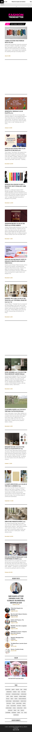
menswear (19, 705)
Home (7, 24)
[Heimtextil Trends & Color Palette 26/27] (16, 109)
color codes (23, 691)
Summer (22, 710)
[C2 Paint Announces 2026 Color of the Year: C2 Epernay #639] (16, 482)
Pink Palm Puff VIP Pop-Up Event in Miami (16, 678)
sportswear (10, 710)
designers (16, 696)
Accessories (8, 689)
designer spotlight (22, 696)
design (11, 696)
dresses (7, 698)
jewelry (24, 703)
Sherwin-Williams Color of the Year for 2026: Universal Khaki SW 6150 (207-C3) (15, 300)
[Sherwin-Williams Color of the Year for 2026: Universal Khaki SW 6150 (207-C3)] (16, 296)
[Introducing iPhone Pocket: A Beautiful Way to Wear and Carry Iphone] (16, 182)
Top (22, 712)
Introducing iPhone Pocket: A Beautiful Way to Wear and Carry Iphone (15, 186)
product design (8, 707)
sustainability (8, 712)
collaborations (9, 691)
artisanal (17, 689)
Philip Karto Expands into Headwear (12, 1)
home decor (9, 703)
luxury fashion (13, 705)
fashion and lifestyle (22, 698)
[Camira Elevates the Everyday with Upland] (16, 38)
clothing (25, 689)
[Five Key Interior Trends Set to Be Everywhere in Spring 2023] (16, 555)
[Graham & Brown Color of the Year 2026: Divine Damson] (16, 221)
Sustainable (14, 712)
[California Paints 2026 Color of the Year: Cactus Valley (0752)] (16, 407)
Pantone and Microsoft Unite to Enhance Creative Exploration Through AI (15, 261)
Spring (15, 710)
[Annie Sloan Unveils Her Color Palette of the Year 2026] (16, 146)
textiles (18, 712)
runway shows (19, 707)
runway (14, 707)
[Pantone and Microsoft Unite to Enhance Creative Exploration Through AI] (16, 257)
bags (21, 689)
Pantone (23, 705)
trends (25, 712)
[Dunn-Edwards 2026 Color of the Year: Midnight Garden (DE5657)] (16, 370)
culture (7, 696)
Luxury (8, 705)
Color (19, 691)
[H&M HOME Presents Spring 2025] (16, 519)
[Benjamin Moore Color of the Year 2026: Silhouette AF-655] (16, 445)
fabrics (12, 698)
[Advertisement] (16, 77)
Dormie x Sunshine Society (17, 649)
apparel (13, 689)
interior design (18, 703)
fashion (16, 698)
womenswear (16, 714)
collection (14, 691)
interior (13, 703)
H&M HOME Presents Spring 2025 (15, 521)
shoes (25, 707)
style (18, 710)
